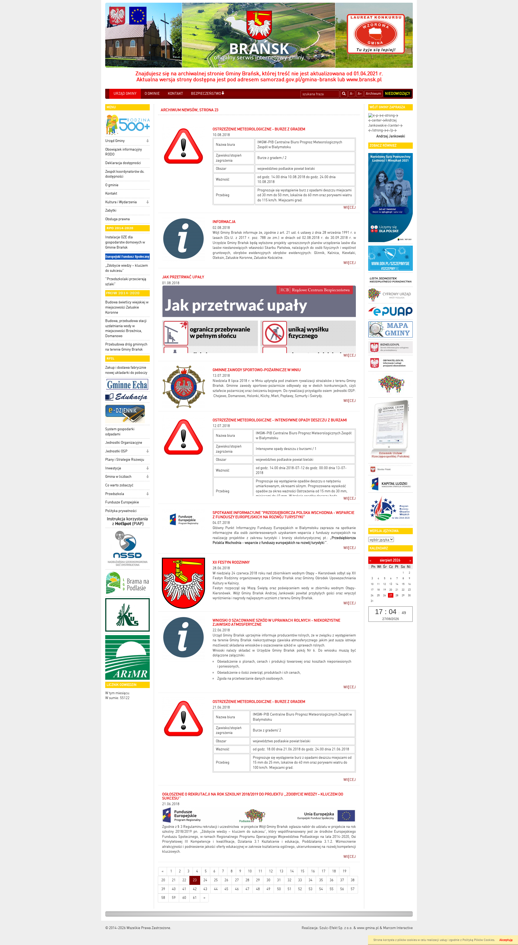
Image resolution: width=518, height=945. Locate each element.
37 (342, 880)
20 (163, 880)
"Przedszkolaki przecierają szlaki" (125, 281)
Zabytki (110, 210)
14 (292, 871)
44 (216, 889)
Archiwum (373, 94)
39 (163, 889)
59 (174, 898)
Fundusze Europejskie (122, 502)
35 (321, 880)
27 (237, 880)
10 (250, 871)
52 (300, 889)
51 (289, 889)
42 (195, 889)
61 (195, 898)
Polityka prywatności (121, 511)
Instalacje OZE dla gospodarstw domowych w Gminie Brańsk (125, 242)
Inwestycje (113, 468)
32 (289, 880)
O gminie (111, 185)
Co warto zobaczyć (119, 485)
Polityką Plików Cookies (478, 940)
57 (353, 889)
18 (334, 871)
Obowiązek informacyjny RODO (123, 152)
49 (268, 889)
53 (310, 889)
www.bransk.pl (364, 79)
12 (271, 871)
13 (281, 871)
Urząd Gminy (115, 141)
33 (300, 880)
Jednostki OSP (116, 451)
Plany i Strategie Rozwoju (124, 460)
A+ (360, 94)
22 (184, 880)
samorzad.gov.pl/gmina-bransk (298, 79)
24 (205, 880)
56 (342, 889)
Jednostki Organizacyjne (123, 443)
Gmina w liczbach (118, 477)
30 (268, 880)
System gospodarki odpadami (119, 431)
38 (353, 880)
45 (226, 889)
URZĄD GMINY (125, 94)
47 (247, 889)
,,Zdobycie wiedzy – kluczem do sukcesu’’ (126, 268)
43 (205, 889)
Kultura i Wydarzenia (121, 202)
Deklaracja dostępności (123, 163)
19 (344, 871)
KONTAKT (175, 94)
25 (216, 880)
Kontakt (111, 193)
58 (163, 898)
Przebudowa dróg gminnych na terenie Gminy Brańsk (126, 346)
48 (258, 889)
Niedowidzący (397, 94)
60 (184, 898)
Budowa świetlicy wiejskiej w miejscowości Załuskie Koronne (126, 307)
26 (226, 880)
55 (331, 889)
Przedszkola (114, 494)
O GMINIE (152, 94)
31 (279, 880)
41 (184, 889)
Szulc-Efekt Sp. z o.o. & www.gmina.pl (349, 928)
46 (237, 889)
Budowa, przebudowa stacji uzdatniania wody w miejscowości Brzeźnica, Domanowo (125, 328)
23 (195, 880)
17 (323, 871)
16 (313, 871)
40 (174, 889)
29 (258, 880)
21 (174, 880)
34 (310, 880)
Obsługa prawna (117, 219)
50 (279, 889)
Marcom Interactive (398, 928)
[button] (222, 93)
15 (302, 871)
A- (352, 94)
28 (247, 880)
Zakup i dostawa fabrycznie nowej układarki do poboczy (126, 370)
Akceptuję (506, 940)
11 (260, 871)
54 (321, 889)
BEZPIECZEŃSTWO (206, 94)
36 (331, 880)
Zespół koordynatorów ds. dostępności (125, 174)
